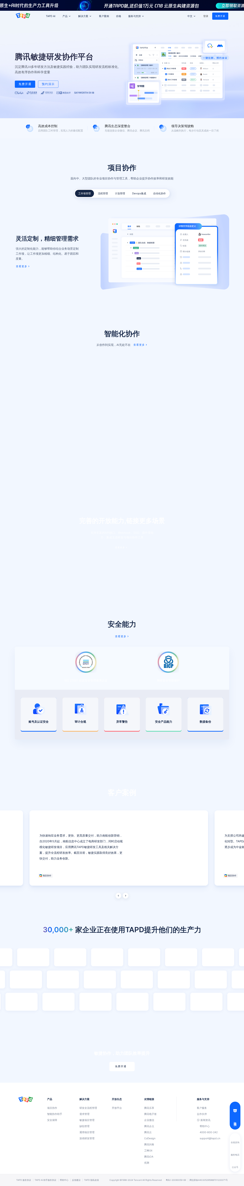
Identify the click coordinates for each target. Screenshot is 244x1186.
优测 (146, 1162)
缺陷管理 (84, 1126)
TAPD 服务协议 (23, 1180)
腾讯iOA (148, 1156)
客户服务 (202, 1107)
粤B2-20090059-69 (176, 1180)
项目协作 (52, 1107)
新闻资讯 (205, 1120)
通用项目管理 (86, 1132)
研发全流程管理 (88, 1107)
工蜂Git (148, 1150)
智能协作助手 (54, 1113)
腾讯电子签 (150, 1113)
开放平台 (117, 1107)
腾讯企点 (149, 1126)
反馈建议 (76, 1180)
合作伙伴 (202, 1113)
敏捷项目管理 (86, 1120)
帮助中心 (205, 1126)
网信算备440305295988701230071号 (209, 1180)
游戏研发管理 (86, 1138)
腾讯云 (148, 1132)
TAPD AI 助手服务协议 (45, 1180)
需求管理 (84, 1113)
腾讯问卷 (149, 1144)
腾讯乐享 (149, 1107)
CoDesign (149, 1138)
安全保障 (52, 1120)
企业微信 (149, 1120)
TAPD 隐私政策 (91, 1180)
